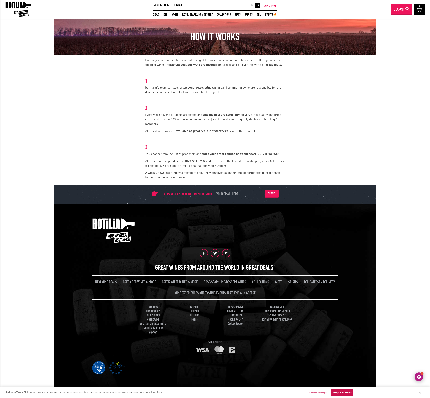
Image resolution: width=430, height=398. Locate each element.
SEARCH (399, 9)
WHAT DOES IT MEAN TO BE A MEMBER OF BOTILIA (153, 326)
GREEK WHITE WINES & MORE (180, 282)
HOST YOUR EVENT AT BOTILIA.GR (277, 319)
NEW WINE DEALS (106, 282)
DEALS (156, 14)
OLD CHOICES (153, 315)
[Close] (420, 392)
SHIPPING (194, 311)
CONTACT (178, 5)
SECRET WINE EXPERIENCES (277, 311)
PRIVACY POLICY (235, 307)
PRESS (194, 319)
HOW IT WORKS (153, 311)
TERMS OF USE (235, 315)
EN (258, 5)
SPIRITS (249, 14)
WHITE (175, 14)
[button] (419, 376)
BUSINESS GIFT (277, 307)
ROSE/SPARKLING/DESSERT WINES (225, 282)
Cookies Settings (318, 392)
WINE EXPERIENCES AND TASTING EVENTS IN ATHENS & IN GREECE (215, 293)
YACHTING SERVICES (276, 315)
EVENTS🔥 (271, 14)
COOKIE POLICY (235, 319)
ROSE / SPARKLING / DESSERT (197, 14)
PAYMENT (194, 307)
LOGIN (273, 5)
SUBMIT (271, 193)
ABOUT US (158, 5)
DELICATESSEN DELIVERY (319, 282)
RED (165, 14)
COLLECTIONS (224, 14)
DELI (259, 14)
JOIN (266, 5)
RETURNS (194, 315)
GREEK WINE (153, 319)
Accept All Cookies (342, 392)
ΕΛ (252, 5)
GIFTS (238, 14)
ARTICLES (168, 5)
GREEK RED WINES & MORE (139, 282)
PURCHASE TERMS (235, 311)
